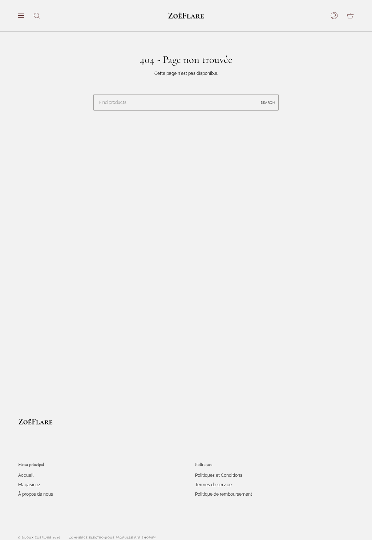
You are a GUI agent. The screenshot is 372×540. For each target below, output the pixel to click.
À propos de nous (35, 494)
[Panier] (350, 15)
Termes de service (213, 484)
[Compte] (334, 15)
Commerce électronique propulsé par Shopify (112, 537)
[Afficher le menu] (23, 15)
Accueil (25, 475)
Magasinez (29, 484)
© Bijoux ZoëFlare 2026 (39, 537)
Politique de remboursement (223, 494)
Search (268, 102)
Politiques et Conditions (218, 475)
